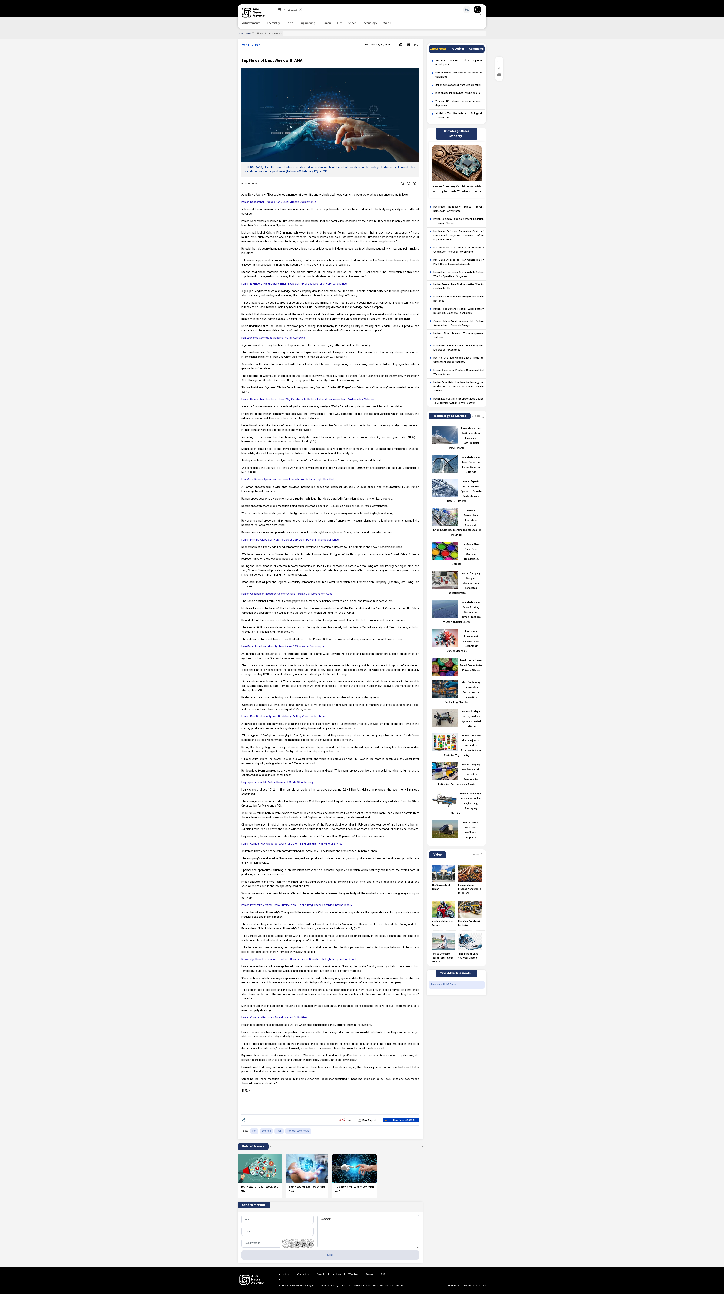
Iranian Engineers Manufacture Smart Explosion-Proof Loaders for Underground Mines (294, 284)
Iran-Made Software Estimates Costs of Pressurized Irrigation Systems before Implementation (458, 236)
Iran (257, 45)
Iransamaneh (479, 1285)
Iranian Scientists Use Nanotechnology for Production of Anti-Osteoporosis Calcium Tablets (458, 387)
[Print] (401, 44)
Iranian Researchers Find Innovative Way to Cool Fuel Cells (458, 287)
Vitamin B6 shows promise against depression (458, 103)
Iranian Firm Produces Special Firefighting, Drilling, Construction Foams (284, 717)
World (245, 45)
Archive (336, 1274)
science (266, 1131)
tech (279, 1131)
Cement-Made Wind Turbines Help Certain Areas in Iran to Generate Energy (458, 323)
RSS (383, 1274)
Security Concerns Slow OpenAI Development (458, 63)
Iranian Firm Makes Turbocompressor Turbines (458, 336)
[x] (499, 67)
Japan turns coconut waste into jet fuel (458, 85)
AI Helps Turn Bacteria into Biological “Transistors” (458, 116)
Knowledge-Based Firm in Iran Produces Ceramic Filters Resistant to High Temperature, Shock (298, 959)
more (477, 416)
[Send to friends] (416, 44)
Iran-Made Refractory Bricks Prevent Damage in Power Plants (458, 209)
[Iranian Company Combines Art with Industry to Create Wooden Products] (457, 163)
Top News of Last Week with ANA (270, 33)
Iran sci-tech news (298, 1131)
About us (284, 1274)
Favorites (457, 49)
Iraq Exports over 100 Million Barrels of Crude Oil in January (277, 782)
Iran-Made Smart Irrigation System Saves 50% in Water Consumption (283, 647)
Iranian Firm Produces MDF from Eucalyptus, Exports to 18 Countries (458, 348)
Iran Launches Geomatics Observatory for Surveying (273, 338)
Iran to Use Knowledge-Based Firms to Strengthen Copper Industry (458, 360)
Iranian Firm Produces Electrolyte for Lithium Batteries (458, 299)
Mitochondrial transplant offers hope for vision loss (458, 75)
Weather (353, 1274)
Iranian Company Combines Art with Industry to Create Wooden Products (456, 189)
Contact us (303, 1274)
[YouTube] (499, 74)
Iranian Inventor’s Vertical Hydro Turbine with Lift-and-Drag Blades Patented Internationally (296, 905)
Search (321, 1274)
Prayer (369, 1274)
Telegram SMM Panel (443, 985)
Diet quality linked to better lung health (457, 93)
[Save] (408, 44)
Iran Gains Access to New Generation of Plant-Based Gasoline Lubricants (458, 262)
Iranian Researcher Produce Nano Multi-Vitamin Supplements (278, 202)
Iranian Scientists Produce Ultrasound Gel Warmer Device (458, 372)
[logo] (257, 13)
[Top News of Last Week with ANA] (260, 1168)
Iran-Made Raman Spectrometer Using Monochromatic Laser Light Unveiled (287, 480)
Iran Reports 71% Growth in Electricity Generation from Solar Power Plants (458, 250)
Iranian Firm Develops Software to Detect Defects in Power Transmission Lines (290, 540)
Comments (476, 49)
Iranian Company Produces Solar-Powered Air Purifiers (274, 1018)
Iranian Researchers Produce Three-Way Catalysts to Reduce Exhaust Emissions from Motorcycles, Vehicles (307, 399)
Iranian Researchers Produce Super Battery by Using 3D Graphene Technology (458, 311)
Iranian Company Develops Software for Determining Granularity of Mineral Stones (291, 844)
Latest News (438, 49)
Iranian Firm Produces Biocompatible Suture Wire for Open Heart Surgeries (458, 274)
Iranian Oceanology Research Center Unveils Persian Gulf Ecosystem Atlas (286, 594)
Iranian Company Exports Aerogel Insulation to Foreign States (458, 221)
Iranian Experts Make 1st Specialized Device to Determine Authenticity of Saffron (458, 401)
